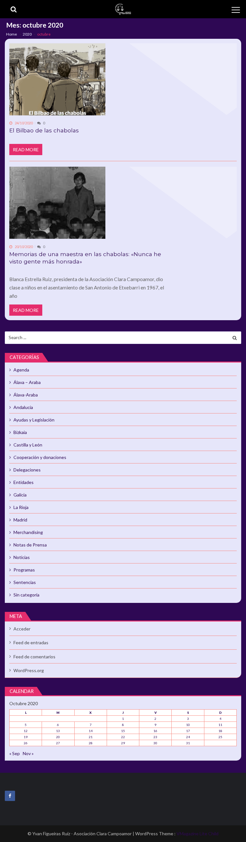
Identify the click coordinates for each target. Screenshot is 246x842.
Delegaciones (27, 469)
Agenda (21, 369)
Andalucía (23, 407)
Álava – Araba (27, 382)
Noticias (21, 557)
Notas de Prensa (30, 544)
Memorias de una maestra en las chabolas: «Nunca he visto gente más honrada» (85, 258)
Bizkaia (20, 432)
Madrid (20, 519)
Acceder (21, 628)
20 (58, 737)
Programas (24, 569)
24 (188, 737)
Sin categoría (26, 594)
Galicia (20, 494)
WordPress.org (28, 670)
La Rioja (21, 507)
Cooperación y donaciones (39, 457)
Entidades (23, 482)
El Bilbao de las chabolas (44, 130)
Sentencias (24, 582)
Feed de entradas (30, 642)
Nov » (28, 753)
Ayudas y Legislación (33, 419)
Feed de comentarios (34, 656)
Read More (26, 149)
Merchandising (28, 532)
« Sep (14, 753)
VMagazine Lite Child (197, 833)
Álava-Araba (25, 394)
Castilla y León (27, 444)
